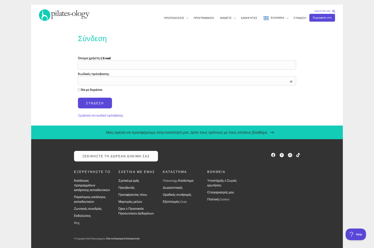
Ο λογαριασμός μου (220, 192)
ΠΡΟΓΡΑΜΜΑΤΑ (204, 17)
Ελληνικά (277, 17)
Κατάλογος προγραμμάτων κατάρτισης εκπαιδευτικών (92, 185)
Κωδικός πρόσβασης (93, 74)
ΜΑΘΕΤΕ (226, 17)
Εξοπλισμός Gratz (175, 201)
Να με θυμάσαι (91, 90)
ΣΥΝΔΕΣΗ (300, 17)
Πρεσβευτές (126, 187)
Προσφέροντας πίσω (132, 194)
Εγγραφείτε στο (322, 17)
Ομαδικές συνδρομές (177, 194)
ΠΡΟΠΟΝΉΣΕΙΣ (174, 17)
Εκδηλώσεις (82, 215)
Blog (76, 223)
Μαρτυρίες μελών (130, 201)
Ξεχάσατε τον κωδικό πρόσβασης (100, 115)
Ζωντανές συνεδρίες (88, 208)
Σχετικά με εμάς (128, 180)
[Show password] (290, 80)
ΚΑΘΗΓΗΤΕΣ (249, 17)
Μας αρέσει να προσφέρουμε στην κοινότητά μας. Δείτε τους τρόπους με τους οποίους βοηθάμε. (187, 132)
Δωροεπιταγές (173, 187)
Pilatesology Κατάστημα (178, 180)
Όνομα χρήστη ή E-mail (94, 58)
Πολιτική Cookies (218, 199)
